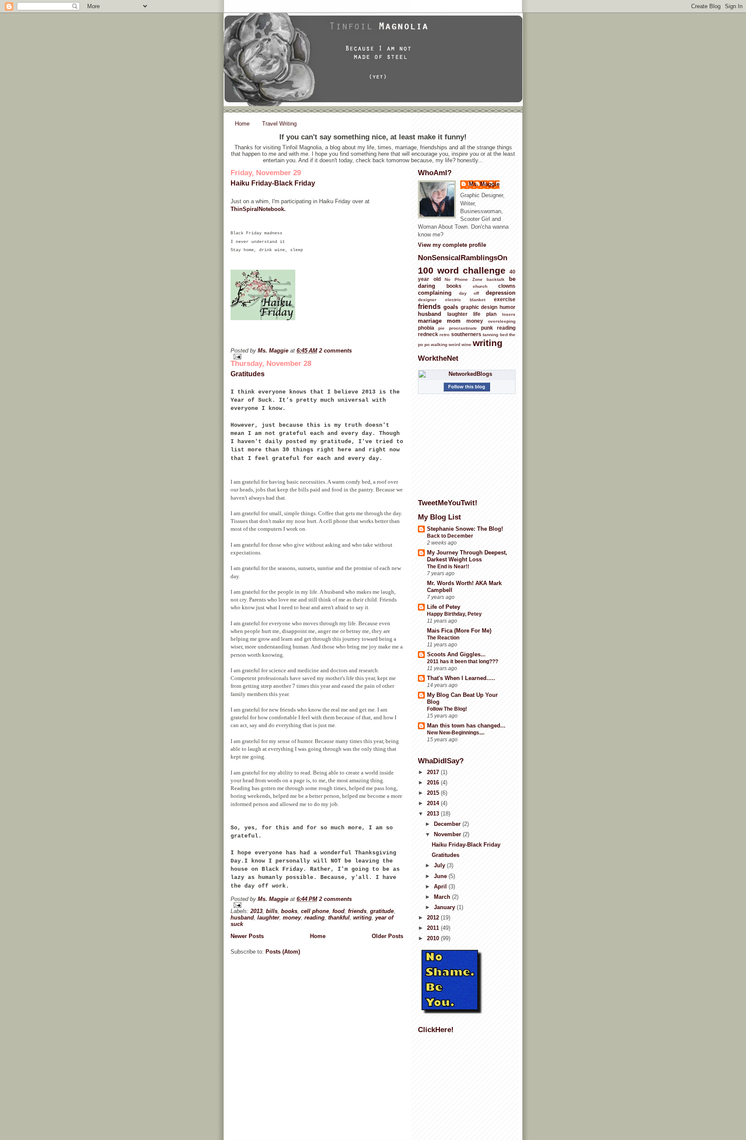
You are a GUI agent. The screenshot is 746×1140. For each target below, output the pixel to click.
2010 (434, 938)
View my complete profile (452, 245)
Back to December (450, 536)
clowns (506, 286)
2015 (434, 793)
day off (469, 293)
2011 (434, 928)
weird (454, 344)
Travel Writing (279, 123)
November (448, 834)
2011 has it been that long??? (462, 661)
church (480, 286)
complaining (435, 293)
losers (508, 314)
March (443, 897)
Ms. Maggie (274, 350)
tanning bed (495, 334)
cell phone (315, 911)
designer (427, 299)
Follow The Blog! (447, 709)
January (445, 907)
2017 (434, 772)
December (448, 824)
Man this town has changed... (466, 725)
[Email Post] (317, 356)
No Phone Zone (463, 279)
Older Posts (387, 936)
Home (242, 123)
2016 (434, 782)
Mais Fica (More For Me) (459, 630)
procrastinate (463, 328)
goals (450, 307)
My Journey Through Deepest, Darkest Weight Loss (467, 556)
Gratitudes (248, 374)
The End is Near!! (448, 567)
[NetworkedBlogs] (467, 374)
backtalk (496, 279)
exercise (504, 299)
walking (439, 344)
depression (500, 293)
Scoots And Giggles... (456, 654)
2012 (434, 917)
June (441, 876)
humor (507, 307)
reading (314, 917)
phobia (426, 328)
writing (362, 917)
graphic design (479, 307)
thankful (339, 917)
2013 (256, 911)
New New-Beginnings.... (455, 733)
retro (444, 334)
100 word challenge (462, 270)
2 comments (335, 350)
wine (466, 344)
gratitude (382, 911)
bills (272, 911)
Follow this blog (466, 386)
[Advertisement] (461, 1083)
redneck (428, 334)
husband (242, 917)
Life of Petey (443, 607)
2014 (434, 803)
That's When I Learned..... (461, 678)
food (338, 911)
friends (357, 911)
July (440, 865)
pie (441, 328)
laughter (268, 917)
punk (487, 328)
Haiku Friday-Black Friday (273, 183)
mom (454, 321)
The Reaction (443, 638)
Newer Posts (247, 936)
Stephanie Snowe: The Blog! (465, 529)
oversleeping (501, 321)
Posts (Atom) (283, 951)
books (289, 911)
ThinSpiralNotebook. (258, 209)
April (441, 886)
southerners (466, 334)
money (292, 917)
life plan (484, 314)
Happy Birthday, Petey (454, 614)
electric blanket (465, 299)
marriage (430, 321)
